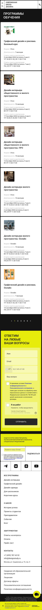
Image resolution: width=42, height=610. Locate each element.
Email (9, 361)
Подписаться (33, 454)
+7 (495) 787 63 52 (11, 555)
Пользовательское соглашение (17, 585)
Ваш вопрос (12, 377)
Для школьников (11, 491)
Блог (6, 523)
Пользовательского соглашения (21, 388)
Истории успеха (11, 508)
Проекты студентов (12, 511)
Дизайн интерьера (12, 480)
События (8, 519)
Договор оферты (11, 581)
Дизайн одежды (11, 488)
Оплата (7, 539)
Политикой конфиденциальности (13, 459)
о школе (8, 503)
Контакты (8, 551)
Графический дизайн (13, 484)
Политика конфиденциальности (18, 589)
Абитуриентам (10, 531)
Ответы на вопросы (12, 535)
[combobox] (8, 369)
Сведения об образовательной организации (17, 572)
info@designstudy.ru (12, 558)
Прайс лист (9, 543)
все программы (11, 475)
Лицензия (8, 577)
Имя (8, 354)
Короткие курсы (11, 495)
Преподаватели (10, 515)
